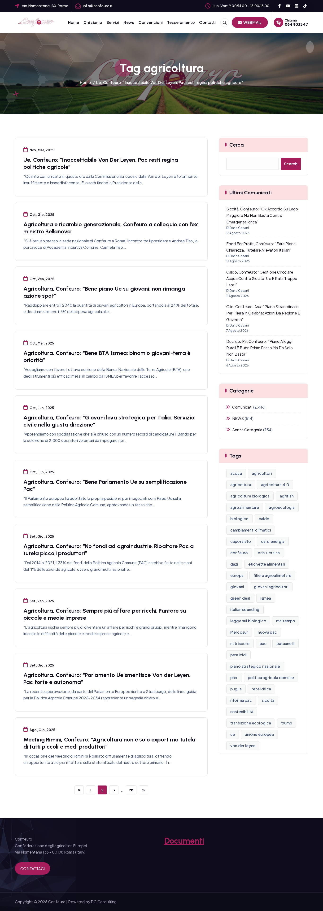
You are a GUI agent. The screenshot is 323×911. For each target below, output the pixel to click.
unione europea (259, 734)
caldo (264, 518)
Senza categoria (247, 429)
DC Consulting (104, 901)
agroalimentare (244, 507)
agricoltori (262, 473)
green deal (240, 598)
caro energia (273, 541)
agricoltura (240, 484)
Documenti (184, 841)
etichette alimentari (266, 564)
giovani (237, 586)
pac (263, 643)
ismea (265, 598)
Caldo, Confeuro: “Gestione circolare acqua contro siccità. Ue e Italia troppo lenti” (261, 278)
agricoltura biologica (250, 495)
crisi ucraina (269, 552)
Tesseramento (181, 22)
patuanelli (285, 643)
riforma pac (241, 700)
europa (237, 575)
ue (232, 734)
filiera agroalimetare (272, 575)
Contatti (207, 22)
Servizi (113, 22)
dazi (234, 564)
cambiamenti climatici (250, 529)
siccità (268, 700)
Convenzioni (151, 22)
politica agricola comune (271, 677)
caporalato (240, 541)
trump (286, 722)
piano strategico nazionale (255, 666)
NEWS (238, 418)
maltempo (285, 620)
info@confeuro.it (98, 6)
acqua (236, 473)
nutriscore (240, 643)
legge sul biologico (248, 620)
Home (73, 22)
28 (131, 790)
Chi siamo (92, 22)
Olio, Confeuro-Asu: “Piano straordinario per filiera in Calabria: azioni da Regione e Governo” (263, 313)
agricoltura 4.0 (275, 484)
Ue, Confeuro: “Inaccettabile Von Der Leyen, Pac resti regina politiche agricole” (169, 82)
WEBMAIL (252, 22)
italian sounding (245, 609)
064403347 (296, 24)
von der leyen (242, 745)
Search (291, 163)
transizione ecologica (250, 722)
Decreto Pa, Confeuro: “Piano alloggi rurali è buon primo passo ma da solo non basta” (259, 348)
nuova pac (267, 632)
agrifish (287, 495)
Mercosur (239, 632)
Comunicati (242, 407)
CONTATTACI (32, 868)
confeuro (239, 552)
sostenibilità (241, 711)
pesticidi (238, 654)
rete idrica (261, 688)
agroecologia (282, 507)
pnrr (234, 677)
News (128, 22)
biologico (239, 518)
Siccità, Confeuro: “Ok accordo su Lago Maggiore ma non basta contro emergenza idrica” (262, 215)
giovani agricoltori (271, 586)
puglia (236, 688)
